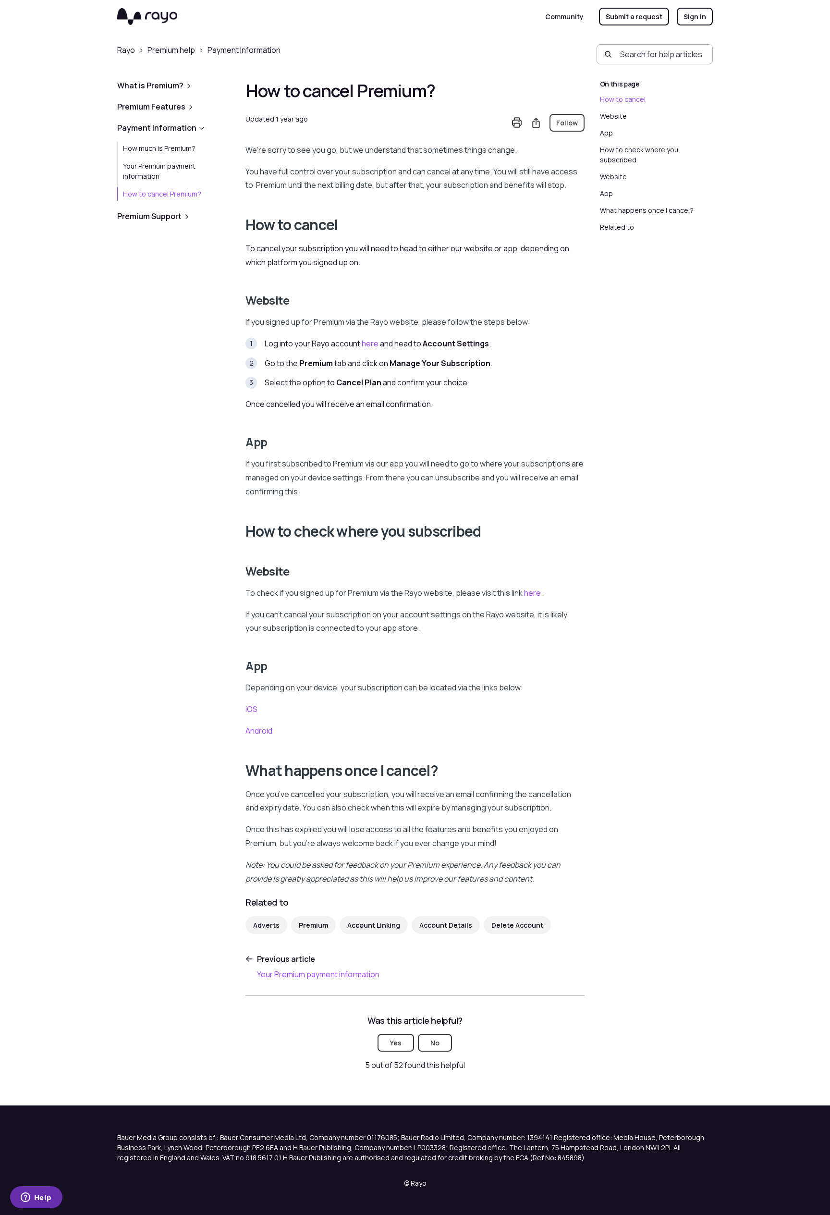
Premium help (171, 50)
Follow (567, 122)
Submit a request (634, 16)
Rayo (126, 50)
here (370, 343)
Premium (313, 925)
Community (564, 16)
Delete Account (517, 925)
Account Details (445, 925)
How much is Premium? (159, 148)
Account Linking (373, 925)
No (434, 1042)
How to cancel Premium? (162, 193)
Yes (396, 1042)
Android (258, 730)
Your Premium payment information (159, 171)
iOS (251, 709)
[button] (173, 85)
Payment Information (244, 50)
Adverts (266, 925)
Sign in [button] (695, 16)
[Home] (147, 16)
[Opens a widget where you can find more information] (36, 1198)
